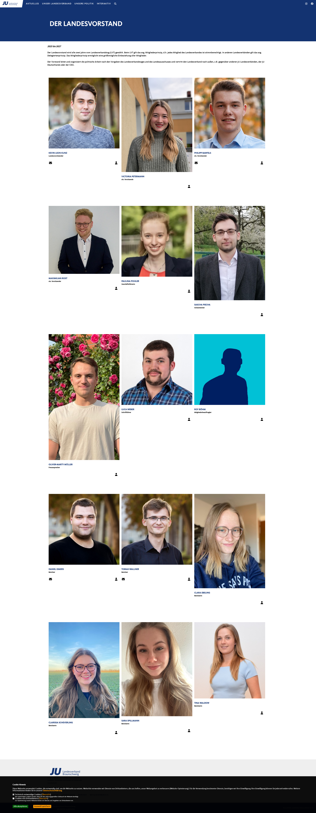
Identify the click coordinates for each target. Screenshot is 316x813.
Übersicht (46, 795)
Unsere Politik (84, 4)
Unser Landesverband (56, 4)
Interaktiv (104, 4)
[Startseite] (66, 773)
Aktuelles (32, 4)
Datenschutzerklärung (52, 791)
